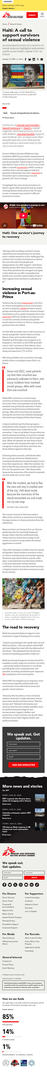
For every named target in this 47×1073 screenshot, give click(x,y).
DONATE (32, 15)
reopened (35, 173)
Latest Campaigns (32, 897)
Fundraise (29, 901)
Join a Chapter (31, 911)
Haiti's (27, 128)
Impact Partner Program (12, 917)
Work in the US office (33, 938)
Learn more (7, 8)
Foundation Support (10, 924)
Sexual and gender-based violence (24, 113)
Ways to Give (7, 910)
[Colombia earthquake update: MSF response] (23, 814)
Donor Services (8, 897)
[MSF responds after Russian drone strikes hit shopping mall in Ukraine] (23, 799)
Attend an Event (31, 904)
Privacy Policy (7, 964)
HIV (4, 674)
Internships (29, 951)
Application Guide (32, 947)
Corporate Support (10, 928)
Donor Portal (7, 901)
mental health (26, 134)
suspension (22, 167)
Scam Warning (8, 968)
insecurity (6, 317)
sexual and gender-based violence (21, 127)
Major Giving (7, 914)
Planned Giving (8, 921)
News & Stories (16, 24)
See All (5, 790)
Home (4, 24)
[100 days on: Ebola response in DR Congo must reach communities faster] (23, 829)
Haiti (5, 113)
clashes (23, 308)
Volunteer (29, 908)
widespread (27, 303)
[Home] (13, 15)
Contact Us (6, 961)
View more (9, 118)
